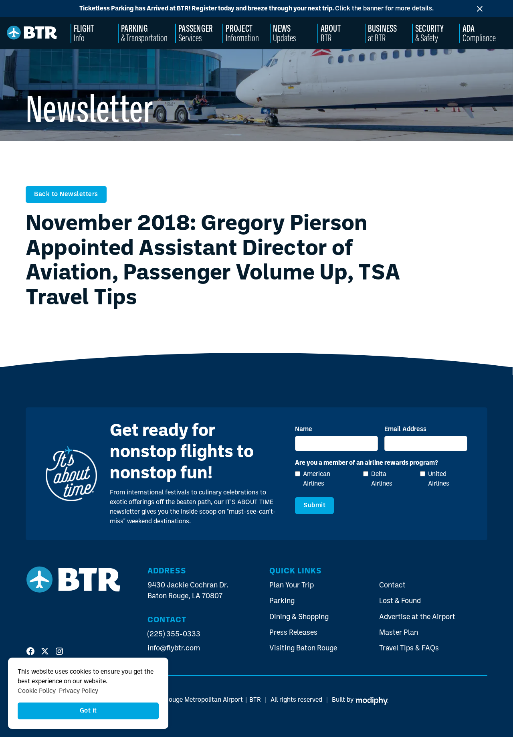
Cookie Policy (37, 691)
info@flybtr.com (173, 648)
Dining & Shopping (299, 617)
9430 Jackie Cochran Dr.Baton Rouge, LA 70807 (187, 591)
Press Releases (293, 633)
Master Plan (398, 633)
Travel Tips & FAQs (409, 648)
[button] (94, 33)
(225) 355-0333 (173, 634)
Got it (88, 711)
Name (303, 429)
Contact (392, 585)
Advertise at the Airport (417, 617)
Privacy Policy (78, 691)
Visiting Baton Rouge (303, 648)
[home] (32, 33)
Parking (282, 601)
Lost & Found (400, 601)
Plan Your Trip (291, 585)
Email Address (405, 429)
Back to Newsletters (66, 194)
